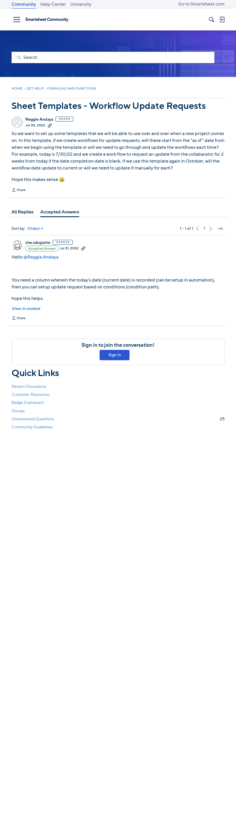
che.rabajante (37, 242)
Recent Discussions (29, 386)
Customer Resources (31, 394)
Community (24, 4)
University (80, 4)
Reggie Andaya (39, 119)
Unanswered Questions (118, 419)
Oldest (33, 229)
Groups (18, 411)
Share (19, 190)
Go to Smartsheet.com (201, 4)
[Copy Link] (49, 125)
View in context (26, 308)
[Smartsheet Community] (46, 19)
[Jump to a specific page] (219, 228)
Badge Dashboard (27, 402)
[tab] (22, 212)
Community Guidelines (32, 427)
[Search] (211, 19)
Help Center (53, 4)
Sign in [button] (115, 355)
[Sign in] (222, 19)
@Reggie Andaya (40, 257)
